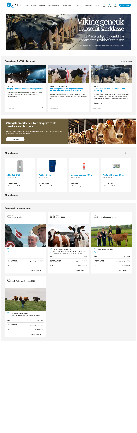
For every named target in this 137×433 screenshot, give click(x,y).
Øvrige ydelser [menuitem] (67, 5)
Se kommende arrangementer (124, 208)
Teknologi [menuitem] (42, 5)
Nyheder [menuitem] (77, 5)
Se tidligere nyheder (126, 61)
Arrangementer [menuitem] (87, 5)
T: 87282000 (40, 260)
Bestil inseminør (125, 5)
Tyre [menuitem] (26, 5)
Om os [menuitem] (97, 5)
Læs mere (15, 139)
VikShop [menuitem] (33, 5)
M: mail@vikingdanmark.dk (37, 262)
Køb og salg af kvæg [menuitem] (53, 5)
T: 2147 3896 (40, 324)
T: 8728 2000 (126, 260)
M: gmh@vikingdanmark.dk (37, 325)
